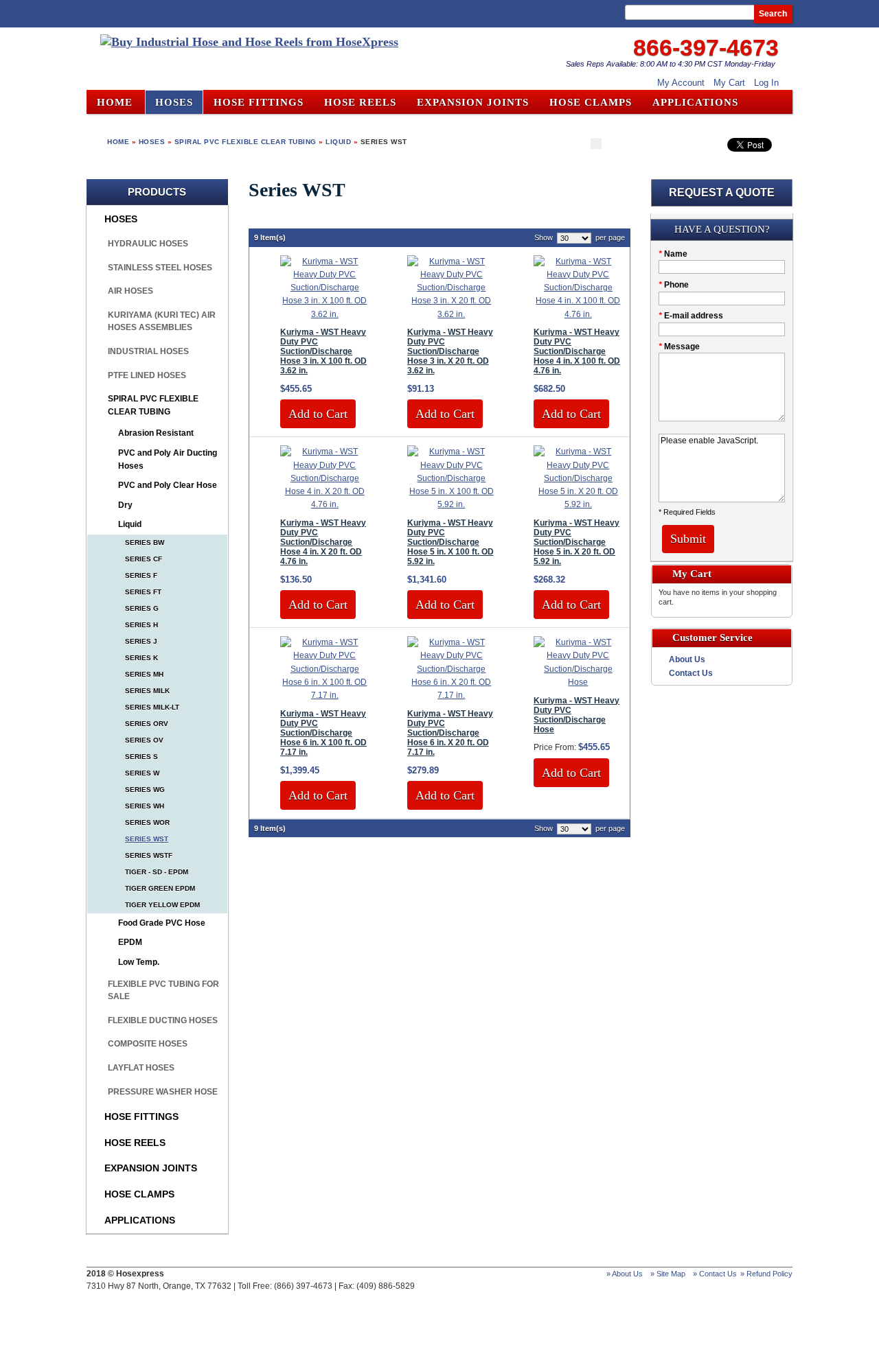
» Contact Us (715, 1274)
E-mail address (691, 315)
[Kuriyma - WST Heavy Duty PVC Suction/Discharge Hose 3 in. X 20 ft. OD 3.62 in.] (451, 314)
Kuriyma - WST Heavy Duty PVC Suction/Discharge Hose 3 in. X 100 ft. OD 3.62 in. (323, 351)
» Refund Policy (766, 1274)
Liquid (338, 141)
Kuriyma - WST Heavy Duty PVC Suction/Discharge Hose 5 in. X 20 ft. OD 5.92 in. (576, 542)
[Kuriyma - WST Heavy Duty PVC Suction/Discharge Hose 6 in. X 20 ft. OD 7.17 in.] (451, 695)
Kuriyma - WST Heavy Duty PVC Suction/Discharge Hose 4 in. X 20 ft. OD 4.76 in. (323, 542)
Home (115, 102)
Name (673, 254)
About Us (687, 659)
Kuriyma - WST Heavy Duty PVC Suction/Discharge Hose (576, 715)
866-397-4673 (706, 47)
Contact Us (691, 673)
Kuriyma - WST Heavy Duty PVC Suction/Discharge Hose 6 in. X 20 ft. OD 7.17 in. (450, 733)
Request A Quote (722, 192)
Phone (674, 285)
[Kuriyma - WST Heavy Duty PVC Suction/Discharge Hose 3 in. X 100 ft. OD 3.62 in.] (324, 314)
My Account (681, 83)
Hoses (152, 141)
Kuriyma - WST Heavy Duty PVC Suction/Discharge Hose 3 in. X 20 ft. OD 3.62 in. (450, 351)
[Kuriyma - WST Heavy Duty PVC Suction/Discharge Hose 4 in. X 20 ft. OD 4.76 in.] (324, 504)
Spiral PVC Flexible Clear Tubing (245, 141)
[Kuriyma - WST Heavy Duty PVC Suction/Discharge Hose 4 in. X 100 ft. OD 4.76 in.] (578, 314)
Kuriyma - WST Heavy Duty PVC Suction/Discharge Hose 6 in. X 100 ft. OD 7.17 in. (323, 733)
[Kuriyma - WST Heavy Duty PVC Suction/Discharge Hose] (578, 682)
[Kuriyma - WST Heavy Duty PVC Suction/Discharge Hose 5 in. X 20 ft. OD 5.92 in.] (578, 504)
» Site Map (667, 1274)
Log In (766, 83)
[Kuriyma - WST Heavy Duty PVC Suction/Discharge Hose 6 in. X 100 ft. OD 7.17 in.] (324, 695)
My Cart (729, 83)
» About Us (624, 1274)
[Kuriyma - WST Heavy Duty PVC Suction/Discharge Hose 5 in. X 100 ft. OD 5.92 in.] (451, 504)
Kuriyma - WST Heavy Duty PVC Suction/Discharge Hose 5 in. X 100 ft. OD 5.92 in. (450, 542)
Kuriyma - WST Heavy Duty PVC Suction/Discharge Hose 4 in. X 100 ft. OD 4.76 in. (577, 351)
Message (679, 346)
